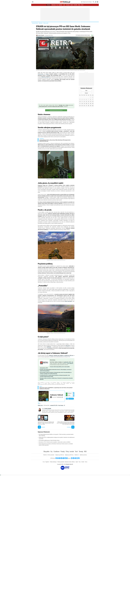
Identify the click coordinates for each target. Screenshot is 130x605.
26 (84, 105)
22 (90, 103)
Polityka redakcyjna (53, 461)
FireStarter (49, 346)
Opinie (71, 4)
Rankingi (60, 4)
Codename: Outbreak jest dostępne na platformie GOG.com (61, 355)
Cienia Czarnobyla (68, 301)
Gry (57, 4)
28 (88, 105)
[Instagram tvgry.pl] (75, 458)
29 (90, 105)
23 (92, 103)
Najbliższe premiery (83, 454)
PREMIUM (48, 4)
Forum (82, 4)
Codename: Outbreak (45, 76)
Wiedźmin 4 (77, 454)
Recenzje (68, 4)
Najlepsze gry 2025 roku (69, 454)
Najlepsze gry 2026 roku (59, 454)
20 (86, 103)
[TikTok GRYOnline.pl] (61, 458)
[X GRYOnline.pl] (60, 458)
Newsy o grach (45, 23)
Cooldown (57, 451)
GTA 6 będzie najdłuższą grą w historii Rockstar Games (49, 440)
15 (90, 101)
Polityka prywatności (60, 461)
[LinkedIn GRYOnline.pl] (65, 458)
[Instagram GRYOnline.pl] (58, 458)
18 (82, 103)
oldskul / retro (40, 405)
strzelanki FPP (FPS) (54, 405)
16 (92, 101)
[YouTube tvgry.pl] (71, 458)
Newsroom (54, 4)
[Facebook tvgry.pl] (79, 458)
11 (82, 101)
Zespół (77, 461)
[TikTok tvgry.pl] (73, 458)
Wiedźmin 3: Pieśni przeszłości (48, 454)
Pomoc (86, 461)
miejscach (71, 363)
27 (86, 105)
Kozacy (47, 73)
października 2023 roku (68, 362)
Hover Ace (68, 345)
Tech (76, 451)
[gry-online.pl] (65, 2)
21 (88, 103)
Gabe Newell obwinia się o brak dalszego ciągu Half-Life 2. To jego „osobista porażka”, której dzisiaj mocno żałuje (47, 422)
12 (84, 101)
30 (92, 105)
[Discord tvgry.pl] (77, 458)
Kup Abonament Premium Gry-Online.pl (56, 110)
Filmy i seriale (70, 451)
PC (64, 405)
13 (86, 101)
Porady (63, 451)
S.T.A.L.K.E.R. (40, 73)
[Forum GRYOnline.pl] (67, 458)
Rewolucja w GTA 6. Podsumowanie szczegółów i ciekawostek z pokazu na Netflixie (54, 442)
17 (79, 103)
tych (68, 363)
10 (79, 101)
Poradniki (75, 4)
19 (84, 103)
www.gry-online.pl (35, 23)
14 (88, 101)
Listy (64, 4)
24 (79, 105)
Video (79, 4)
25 (82, 105)
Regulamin (47, 461)
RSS (85, 451)
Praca (80, 461)
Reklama (73, 461)
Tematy (81, 451)
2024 (86, 90)
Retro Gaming (60, 405)
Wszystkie (46, 451)
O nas (44, 461)
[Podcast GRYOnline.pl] (63, 458)
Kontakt (82, 461)
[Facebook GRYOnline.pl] (56, 458)
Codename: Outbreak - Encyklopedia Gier (51, 396)
